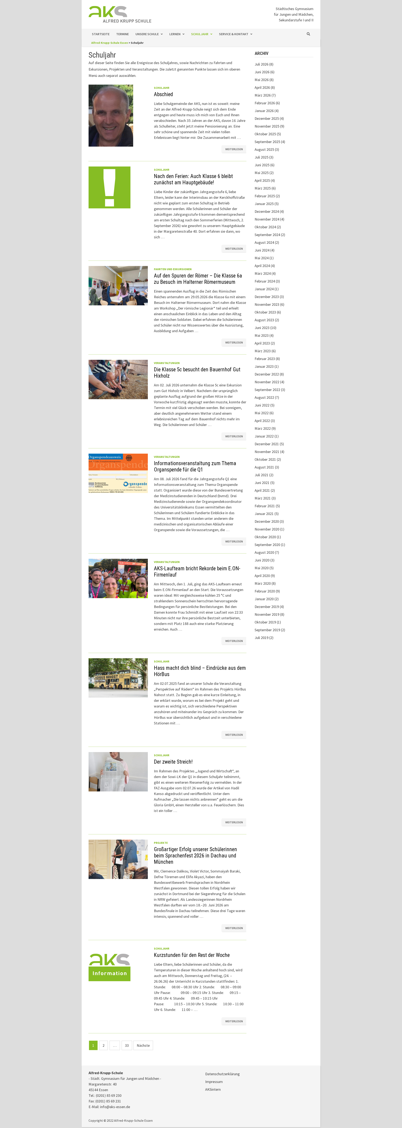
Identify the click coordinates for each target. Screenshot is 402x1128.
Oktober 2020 (265, 536)
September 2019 (267, 629)
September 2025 (267, 141)
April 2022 (262, 420)
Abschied (163, 94)
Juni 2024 (262, 250)
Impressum (214, 1081)
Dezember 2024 (267, 211)
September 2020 (267, 544)
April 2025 (262, 180)
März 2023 (263, 350)
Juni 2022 (262, 405)
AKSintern (213, 1089)
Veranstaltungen (167, 363)
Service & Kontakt (233, 34)
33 (127, 1045)
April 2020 (262, 575)
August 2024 (264, 242)
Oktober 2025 (265, 134)
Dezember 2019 (267, 606)
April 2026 (262, 87)
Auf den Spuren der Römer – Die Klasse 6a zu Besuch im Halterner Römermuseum (198, 279)
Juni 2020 (262, 560)
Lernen (174, 34)
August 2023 (264, 319)
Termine (122, 34)
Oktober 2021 (265, 459)
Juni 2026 (262, 72)
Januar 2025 (264, 203)
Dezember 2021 (267, 443)
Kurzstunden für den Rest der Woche (192, 955)
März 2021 (263, 498)
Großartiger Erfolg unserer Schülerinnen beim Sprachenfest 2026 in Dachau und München (195, 855)
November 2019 (267, 614)
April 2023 (262, 343)
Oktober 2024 (265, 227)
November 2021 (267, 451)
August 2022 (264, 397)
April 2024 (262, 265)
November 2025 (267, 126)
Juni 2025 (262, 165)
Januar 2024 (264, 289)
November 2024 (267, 219)
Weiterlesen (234, 148)
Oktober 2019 (265, 622)
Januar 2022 (264, 436)
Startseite (101, 34)
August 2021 (264, 467)
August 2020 (264, 552)
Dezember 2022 (267, 374)
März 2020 (263, 583)
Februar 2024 (265, 281)
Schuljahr (199, 34)
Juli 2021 (261, 474)
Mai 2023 (262, 335)
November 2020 (267, 529)
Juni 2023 (262, 327)
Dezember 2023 (267, 296)
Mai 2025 (262, 172)
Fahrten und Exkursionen (173, 269)
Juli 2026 (261, 64)
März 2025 (263, 188)
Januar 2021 (264, 513)
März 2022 (263, 428)
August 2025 (264, 149)
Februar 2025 (265, 196)
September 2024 (267, 234)
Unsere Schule (147, 34)
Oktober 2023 (265, 312)
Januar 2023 (264, 366)
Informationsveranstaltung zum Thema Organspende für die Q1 (195, 466)
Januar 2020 (264, 598)
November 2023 (267, 304)
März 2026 (263, 95)
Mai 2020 (262, 567)
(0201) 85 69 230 (108, 1095)
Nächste (143, 1045)
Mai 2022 (262, 412)
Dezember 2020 (267, 521)
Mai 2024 (262, 258)
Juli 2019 (261, 637)
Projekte (161, 843)
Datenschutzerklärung (222, 1073)
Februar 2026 (265, 103)
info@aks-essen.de (115, 1106)
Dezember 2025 (267, 118)
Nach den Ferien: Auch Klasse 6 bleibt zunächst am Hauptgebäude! (193, 179)
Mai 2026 (262, 79)
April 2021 (262, 490)
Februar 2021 (265, 505)
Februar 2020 (265, 591)
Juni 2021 (262, 482)
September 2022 (267, 389)
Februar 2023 (265, 358)
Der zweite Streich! (173, 762)
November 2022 (267, 381)
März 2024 (263, 273)
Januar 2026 (264, 110)
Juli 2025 (261, 157)
